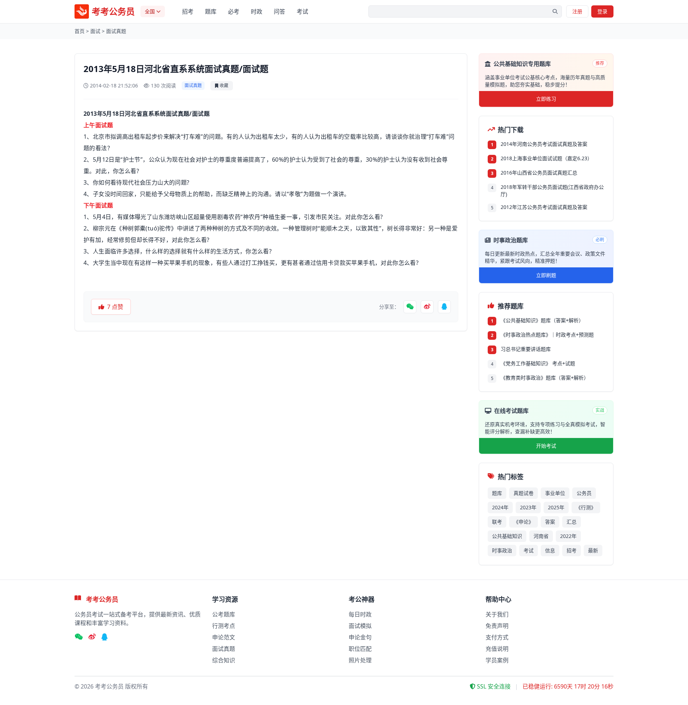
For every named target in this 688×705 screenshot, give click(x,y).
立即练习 (546, 98)
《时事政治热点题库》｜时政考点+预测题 (547, 334)
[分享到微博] (427, 306)
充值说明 (497, 649)
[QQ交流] (104, 637)
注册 (577, 11)
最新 (593, 550)
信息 (550, 550)
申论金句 (360, 637)
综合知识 (223, 660)
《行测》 (586, 507)
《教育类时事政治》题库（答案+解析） (545, 377)
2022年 (568, 536)
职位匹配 (360, 649)
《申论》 (523, 521)
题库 (210, 11)
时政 (256, 11)
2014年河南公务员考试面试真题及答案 (544, 143)
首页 (80, 31)
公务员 (584, 493)
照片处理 (360, 660)
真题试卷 (523, 493)
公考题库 (223, 614)
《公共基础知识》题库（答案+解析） (542, 320)
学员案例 (497, 660)
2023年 (528, 507)
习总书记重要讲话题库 (526, 349)
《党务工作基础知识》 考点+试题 (538, 363)
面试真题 (116, 31)
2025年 (556, 507)
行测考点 (223, 626)
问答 (279, 11)
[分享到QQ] (444, 306)
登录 (602, 11)
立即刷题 (546, 275)
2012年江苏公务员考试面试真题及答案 (544, 207)
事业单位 (555, 493)
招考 (188, 11)
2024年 (500, 507)
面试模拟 (360, 626)
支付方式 (497, 637)
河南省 (541, 536)
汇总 (572, 521)
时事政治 (502, 550)
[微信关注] (79, 637)
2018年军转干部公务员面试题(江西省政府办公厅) (552, 190)
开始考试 (546, 445)
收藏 (224, 85)
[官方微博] (92, 637)
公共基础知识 (507, 536)
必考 (233, 11)
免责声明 (497, 626)
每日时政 (360, 614)
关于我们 (497, 614)
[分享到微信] (409, 306)
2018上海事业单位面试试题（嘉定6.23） (546, 158)
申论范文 (223, 637)
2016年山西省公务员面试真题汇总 (539, 172)
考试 (302, 11)
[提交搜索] (555, 11)
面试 (95, 31)
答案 (550, 521)
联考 (497, 521)
